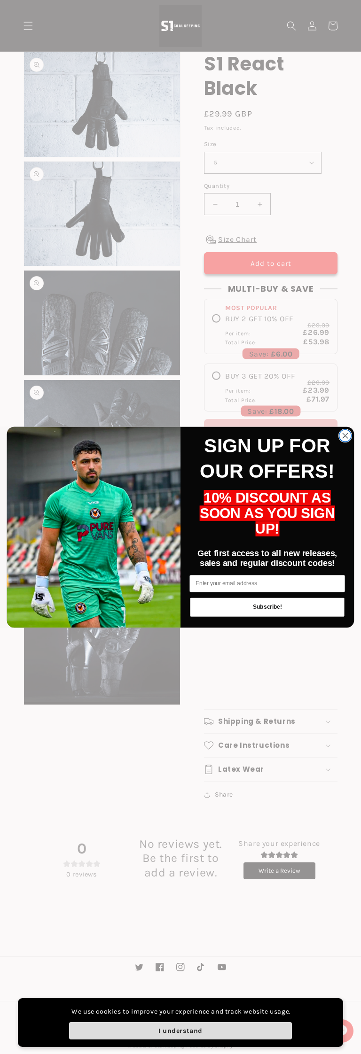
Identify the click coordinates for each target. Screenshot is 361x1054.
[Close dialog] (345, 435)
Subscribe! (267, 607)
